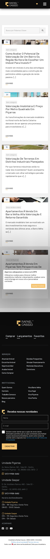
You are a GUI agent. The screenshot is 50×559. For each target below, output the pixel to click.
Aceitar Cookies (38, 286)
